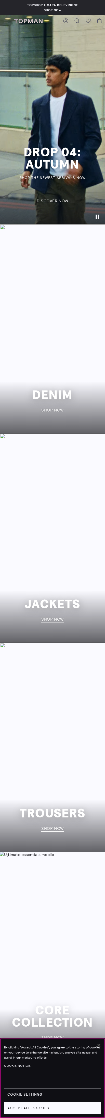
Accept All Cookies (28, 1108)
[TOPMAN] (28, 20)
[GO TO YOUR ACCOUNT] (65, 20)
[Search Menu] (77, 20)
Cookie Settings (24, 1094)
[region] (52, 1078)
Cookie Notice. (17, 1066)
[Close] (98, 1045)
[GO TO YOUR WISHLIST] (88, 20)
